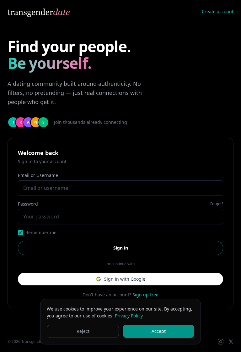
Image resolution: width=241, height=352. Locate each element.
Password (28, 204)
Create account (217, 11)
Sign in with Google (124, 279)
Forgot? (216, 203)
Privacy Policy (129, 316)
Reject (83, 331)
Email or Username (38, 175)
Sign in (120, 248)
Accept (159, 331)
